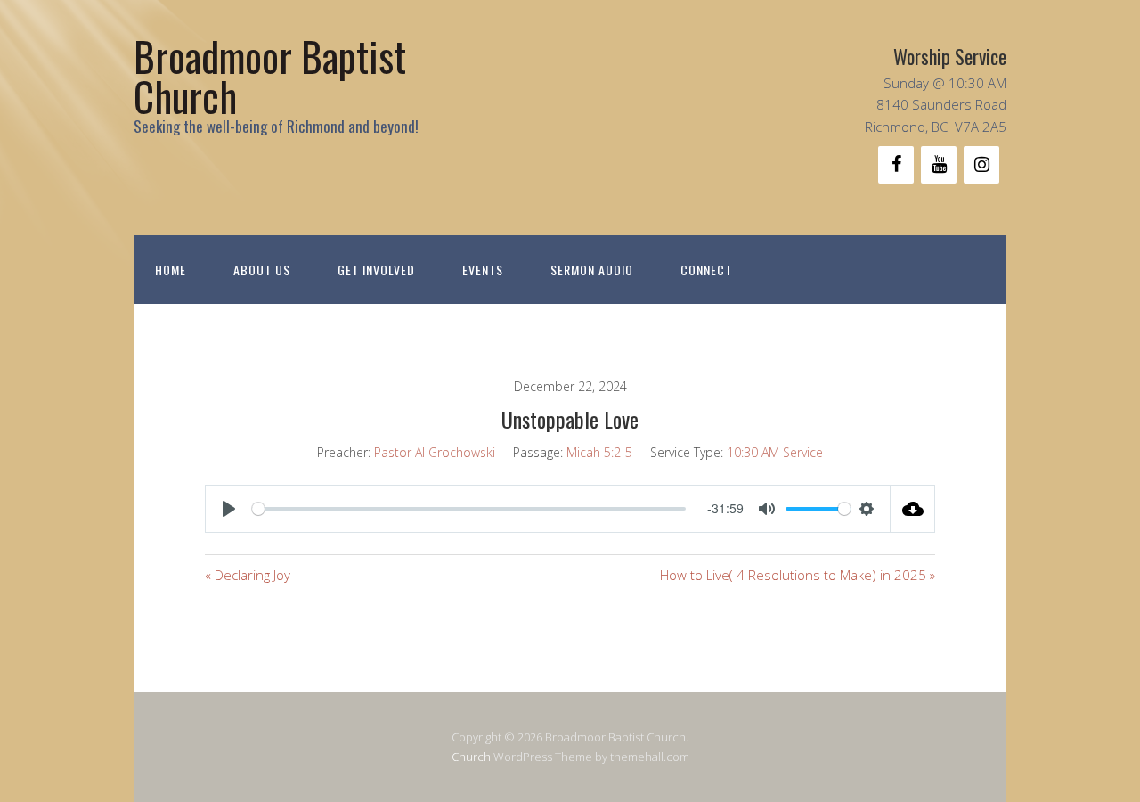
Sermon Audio (591, 269)
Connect (706, 269)
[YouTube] (939, 165)
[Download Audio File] (913, 509)
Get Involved (376, 269)
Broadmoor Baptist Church (270, 76)
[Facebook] (896, 165)
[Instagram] (981, 165)
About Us (261, 269)
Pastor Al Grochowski (434, 452)
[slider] (469, 509)
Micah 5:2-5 (599, 452)
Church (471, 757)
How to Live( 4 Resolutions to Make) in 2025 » (797, 575)
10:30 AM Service (775, 452)
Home (170, 269)
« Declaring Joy (247, 575)
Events (482, 269)
